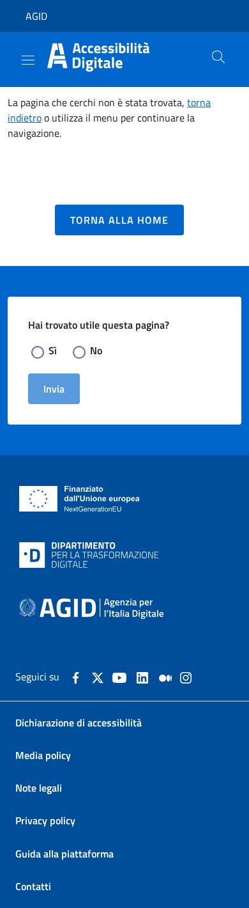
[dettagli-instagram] (185, 676)
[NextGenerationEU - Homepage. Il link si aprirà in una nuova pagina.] (79, 499)
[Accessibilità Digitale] (111, 55)
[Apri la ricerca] (213, 57)
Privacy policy (45, 821)
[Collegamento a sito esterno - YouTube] (119, 676)
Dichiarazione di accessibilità (78, 723)
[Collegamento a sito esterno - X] (97, 676)
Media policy (43, 755)
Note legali (38, 788)
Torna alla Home (119, 220)
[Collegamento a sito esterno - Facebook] (76, 676)
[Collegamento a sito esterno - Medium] (165, 676)
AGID (36, 16)
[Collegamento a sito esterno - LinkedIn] (142, 676)
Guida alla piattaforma (64, 854)
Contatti (33, 887)
